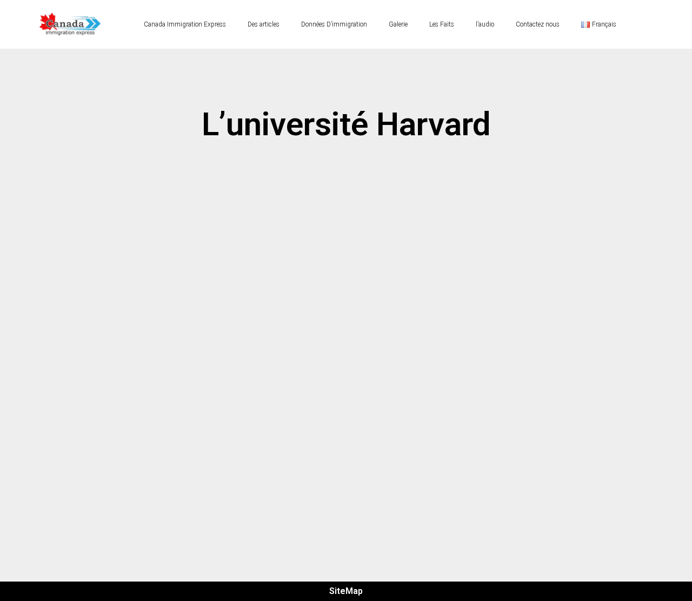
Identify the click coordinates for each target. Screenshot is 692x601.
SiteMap (346, 591)
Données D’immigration (334, 24)
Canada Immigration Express (185, 24)
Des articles (264, 24)
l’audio (485, 24)
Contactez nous (538, 24)
